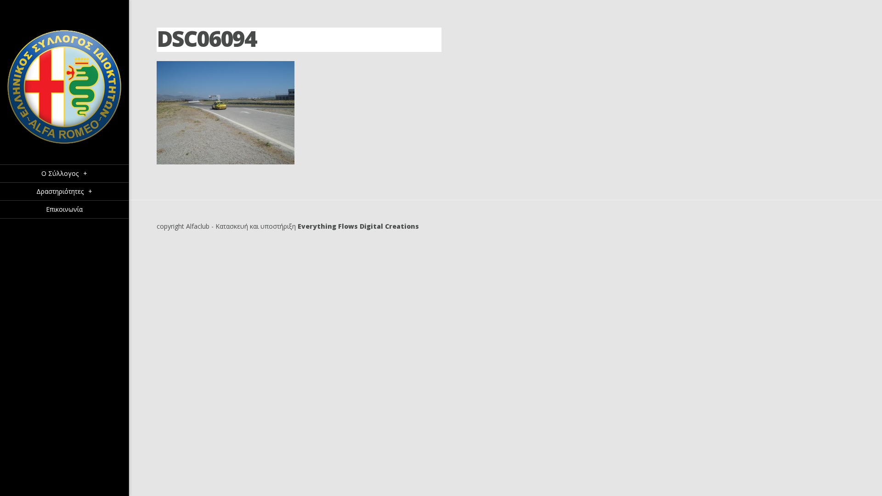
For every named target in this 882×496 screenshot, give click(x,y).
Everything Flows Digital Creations (358, 226)
